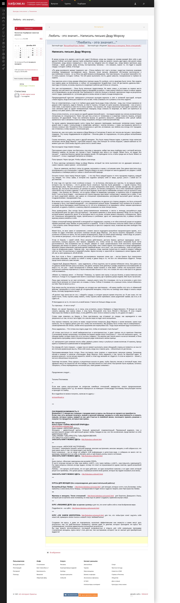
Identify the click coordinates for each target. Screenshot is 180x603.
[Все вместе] (3, 10)
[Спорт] (3, 54)
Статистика (20, 91)
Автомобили (88, 564)
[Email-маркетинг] (3, 68)
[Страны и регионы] (3, 57)
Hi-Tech (86, 581)
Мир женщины (89, 571)
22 (20, 55)
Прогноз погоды (117, 568)
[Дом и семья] (3, 24)
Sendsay (62, 571)
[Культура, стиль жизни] (3, 39)
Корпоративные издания (68, 568)
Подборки (82, 3)
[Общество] (3, 46)
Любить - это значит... (24, 19)
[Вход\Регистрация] (135, 3)
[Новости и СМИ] (3, 43)
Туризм (86, 568)
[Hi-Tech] (3, 32)
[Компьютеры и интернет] (3, 35)
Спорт (114, 564)
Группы (68, 3)
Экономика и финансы (91, 578)
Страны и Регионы (118, 574)
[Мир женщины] (3, 28)
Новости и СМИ (117, 571)
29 (20, 57)
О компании (41, 564)
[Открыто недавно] (3, 14)
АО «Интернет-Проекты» (28, 594)
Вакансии (40, 574)
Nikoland (145, 594)
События (63, 578)
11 (32, 51)
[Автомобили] (3, 17)
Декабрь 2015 (31, 45)
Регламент (16, 571)
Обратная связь (42, 578)
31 (28, 57)
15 (20, 53)
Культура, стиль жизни (20, 11)
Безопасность (41, 571)
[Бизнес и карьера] (3, 21)
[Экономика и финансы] (3, 64)
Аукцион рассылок (66, 574)
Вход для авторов (18, 564)
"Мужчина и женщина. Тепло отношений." (124, 45)
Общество (115, 578)
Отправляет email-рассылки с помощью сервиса (37, 3)
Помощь (16, 574)
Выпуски (54, 3)
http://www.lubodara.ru (31, 70)
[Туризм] (3, 61)
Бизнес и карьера (89, 574)
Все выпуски (98, 27)
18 (32, 53)
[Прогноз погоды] (3, 50)
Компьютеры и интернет (92, 584)
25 (32, 55)
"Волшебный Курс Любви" (74, 45)
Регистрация (17, 568)
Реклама (63, 564)
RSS (41, 39)
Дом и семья (116, 581)
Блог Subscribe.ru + (43, 568)
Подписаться (28, 28)
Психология (33, 11)
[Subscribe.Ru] (16, 3)
